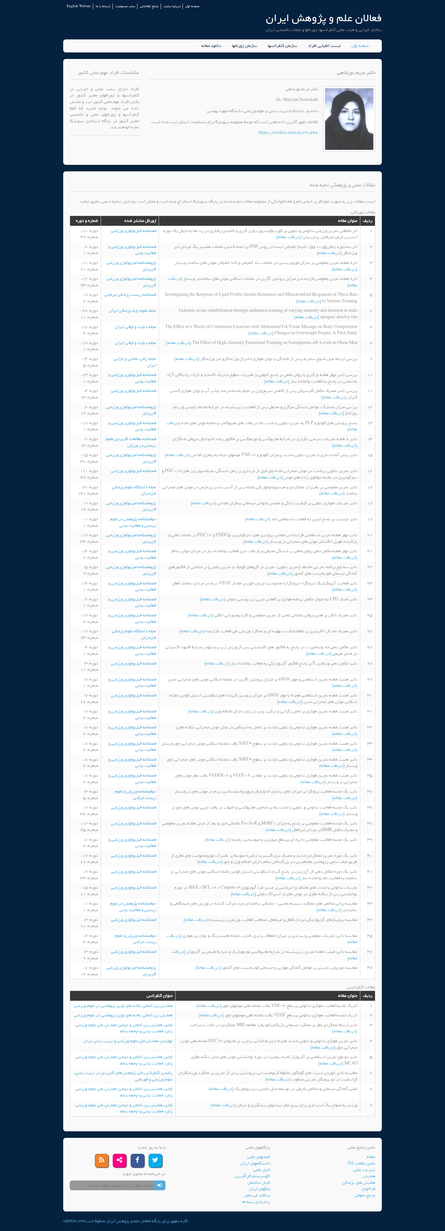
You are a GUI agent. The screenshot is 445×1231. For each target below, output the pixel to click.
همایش (369, 1176)
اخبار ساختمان (258, 1182)
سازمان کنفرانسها (282, 46)
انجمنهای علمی (258, 1156)
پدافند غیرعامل (257, 1195)
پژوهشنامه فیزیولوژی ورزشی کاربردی (131, 266)
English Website (79, 6)
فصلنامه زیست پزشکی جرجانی (130, 294)
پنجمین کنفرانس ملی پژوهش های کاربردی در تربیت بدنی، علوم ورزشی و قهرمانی (123, 1076)
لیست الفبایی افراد (324, 46)
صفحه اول (192, 6)
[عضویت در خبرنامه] (159, 1185)
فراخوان (368, 1188)
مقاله (371, 1156)
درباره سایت (172, 6)
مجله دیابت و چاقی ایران (135, 326)
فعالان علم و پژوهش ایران (324, 18)
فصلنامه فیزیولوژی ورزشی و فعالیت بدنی (132, 250)
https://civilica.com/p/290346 (288, 132)
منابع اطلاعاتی (149, 6)
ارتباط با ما (103, 6)
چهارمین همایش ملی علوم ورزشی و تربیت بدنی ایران (128, 1041)
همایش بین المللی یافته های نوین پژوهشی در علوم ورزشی (123, 1005)
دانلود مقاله (211, 46)
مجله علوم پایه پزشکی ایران (132, 310)
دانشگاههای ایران (255, 1163)
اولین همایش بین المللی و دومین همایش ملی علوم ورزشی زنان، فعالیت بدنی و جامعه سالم (124, 1028)
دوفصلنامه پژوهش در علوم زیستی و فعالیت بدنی (133, 522)
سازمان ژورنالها (244, 46)
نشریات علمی (364, 1170)
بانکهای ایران (259, 1188)
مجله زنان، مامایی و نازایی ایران (134, 362)
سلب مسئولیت (125, 6)
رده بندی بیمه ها (256, 1201)
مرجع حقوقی (364, 1195)
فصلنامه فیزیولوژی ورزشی (133, 230)
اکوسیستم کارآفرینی (252, 1176)
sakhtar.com (74, 1221)
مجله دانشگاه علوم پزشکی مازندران (134, 490)
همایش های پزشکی (358, 1182)
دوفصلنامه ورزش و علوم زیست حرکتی (135, 794)
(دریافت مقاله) (289, 237)
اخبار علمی (261, 1170)
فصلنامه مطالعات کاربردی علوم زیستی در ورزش (131, 442)
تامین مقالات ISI (361, 1163)
